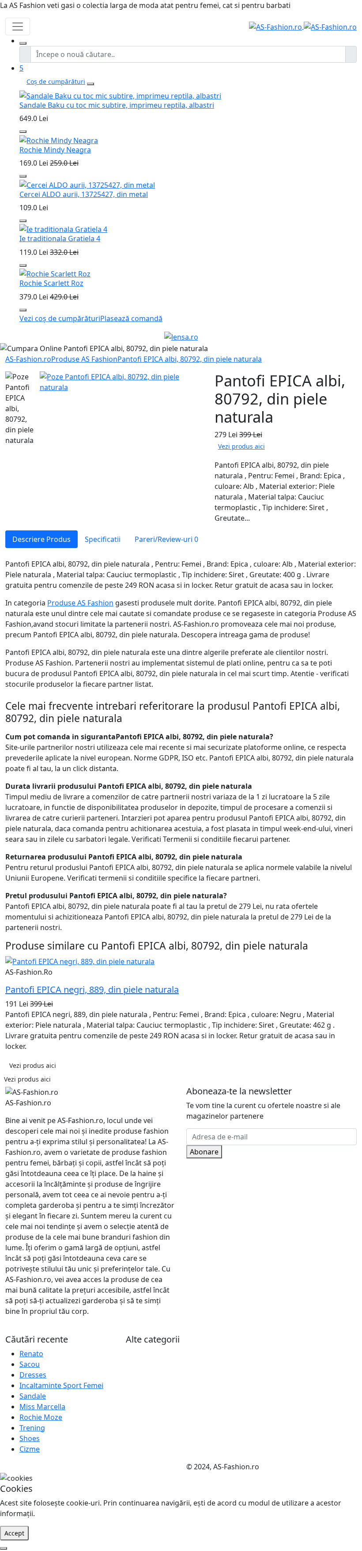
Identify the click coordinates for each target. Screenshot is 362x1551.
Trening (32, 1428)
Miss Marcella (42, 1406)
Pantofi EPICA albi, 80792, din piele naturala (189, 359)
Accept (14, 1533)
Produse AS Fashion (84, 359)
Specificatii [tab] (103, 539)
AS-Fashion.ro (28, 359)
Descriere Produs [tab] (41, 539)
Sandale (32, 1396)
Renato (31, 1353)
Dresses (32, 1375)
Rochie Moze (40, 1417)
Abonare (204, 1152)
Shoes (29, 1438)
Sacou (29, 1364)
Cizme (29, 1449)
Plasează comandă (131, 318)
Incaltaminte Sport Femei (61, 1385)
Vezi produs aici (241, 446)
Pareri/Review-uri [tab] (166, 539)
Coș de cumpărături (55, 81)
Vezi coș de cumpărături (59, 318)
